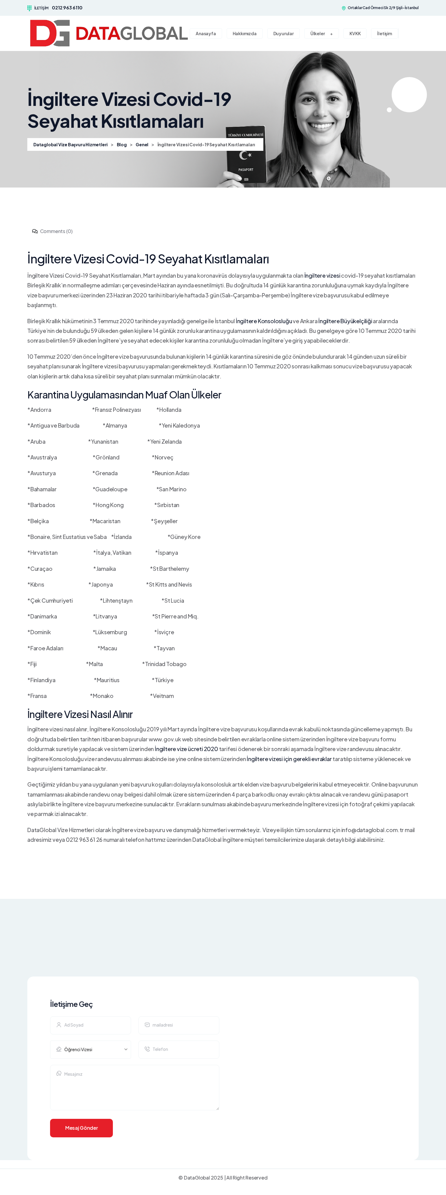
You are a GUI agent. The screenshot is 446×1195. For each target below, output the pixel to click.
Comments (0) (56, 231)
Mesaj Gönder (81, 1128)
